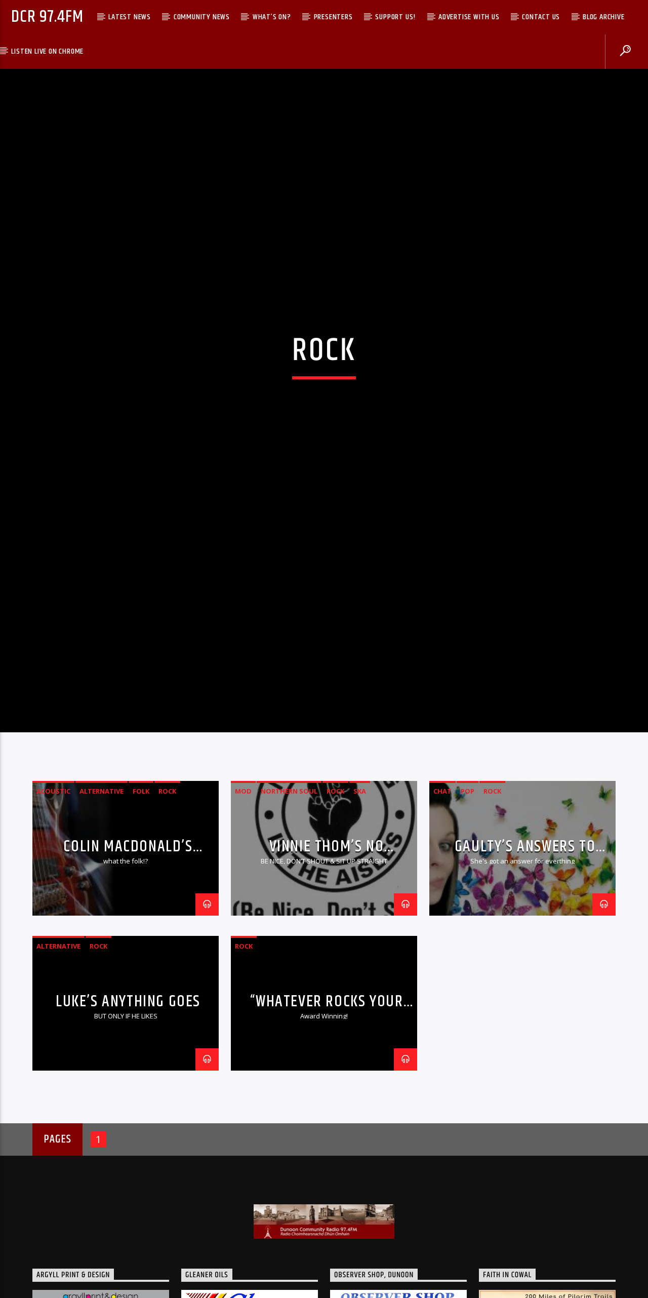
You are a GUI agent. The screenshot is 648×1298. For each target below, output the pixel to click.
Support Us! (395, 17)
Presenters (333, 17)
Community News (202, 17)
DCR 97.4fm (47, 17)
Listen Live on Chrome (47, 51)
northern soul (289, 840)
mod (243, 840)
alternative (101, 840)
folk (141, 840)
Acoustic (53, 840)
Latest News (129, 17)
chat (442, 840)
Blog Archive (604, 17)
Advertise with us (469, 17)
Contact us (541, 17)
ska (359, 840)
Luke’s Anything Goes (128, 1051)
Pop (467, 840)
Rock (167, 840)
